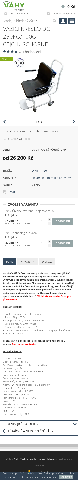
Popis (9, 261)
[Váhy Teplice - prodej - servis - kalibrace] (14, 5)
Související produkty (21, 424)
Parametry (27, 261)
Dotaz (12, 192)
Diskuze (47, 261)
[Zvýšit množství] (49, 219)
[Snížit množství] (49, 223)
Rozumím (66, 477)
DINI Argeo (39, 170)
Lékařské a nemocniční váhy (51, 178)
